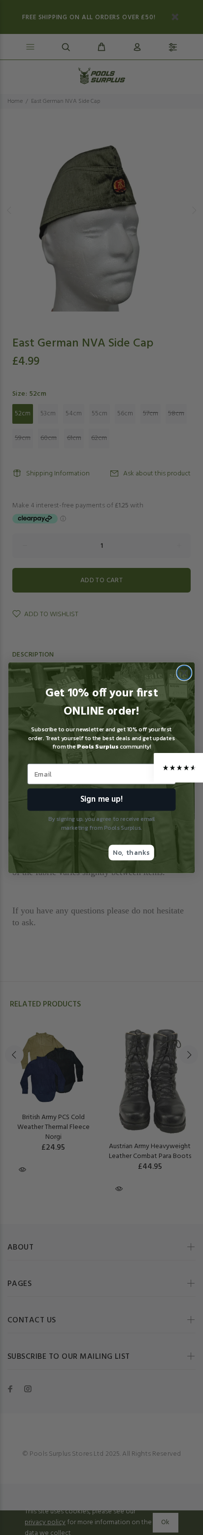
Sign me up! (101, 799)
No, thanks (131, 852)
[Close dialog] (184, 672)
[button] (178, 768)
